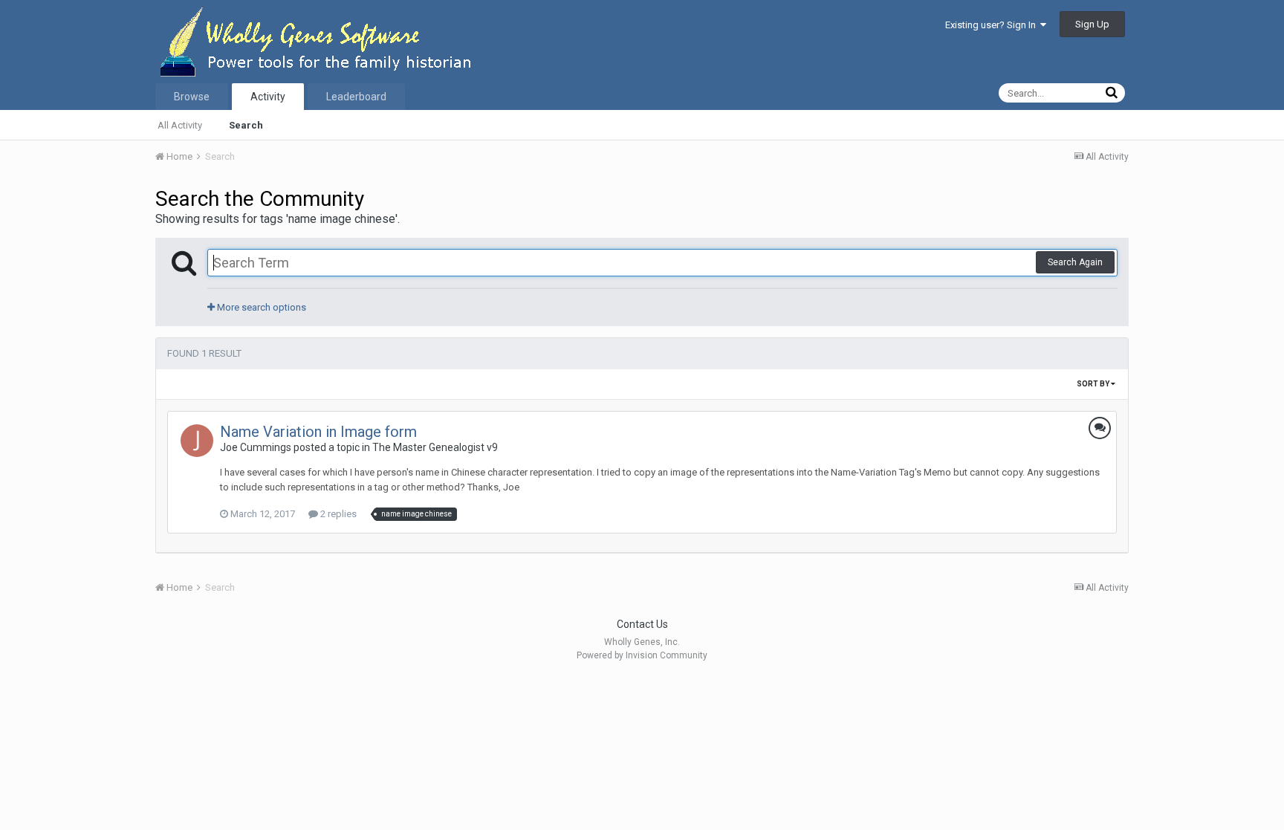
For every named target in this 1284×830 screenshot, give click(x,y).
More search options (260, 307)
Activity (267, 97)
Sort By (1094, 384)
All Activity (180, 125)
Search (246, 125)
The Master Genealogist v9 (435, 447)
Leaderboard (356, 97)
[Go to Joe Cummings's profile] (197, 440)
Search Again (1075, 262)
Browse (192, 97)
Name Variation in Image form (318, 432)
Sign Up (1092, 24)
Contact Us (642, 624)
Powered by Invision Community (642, 655)
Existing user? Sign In (992, 24)
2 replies (337, 513)
